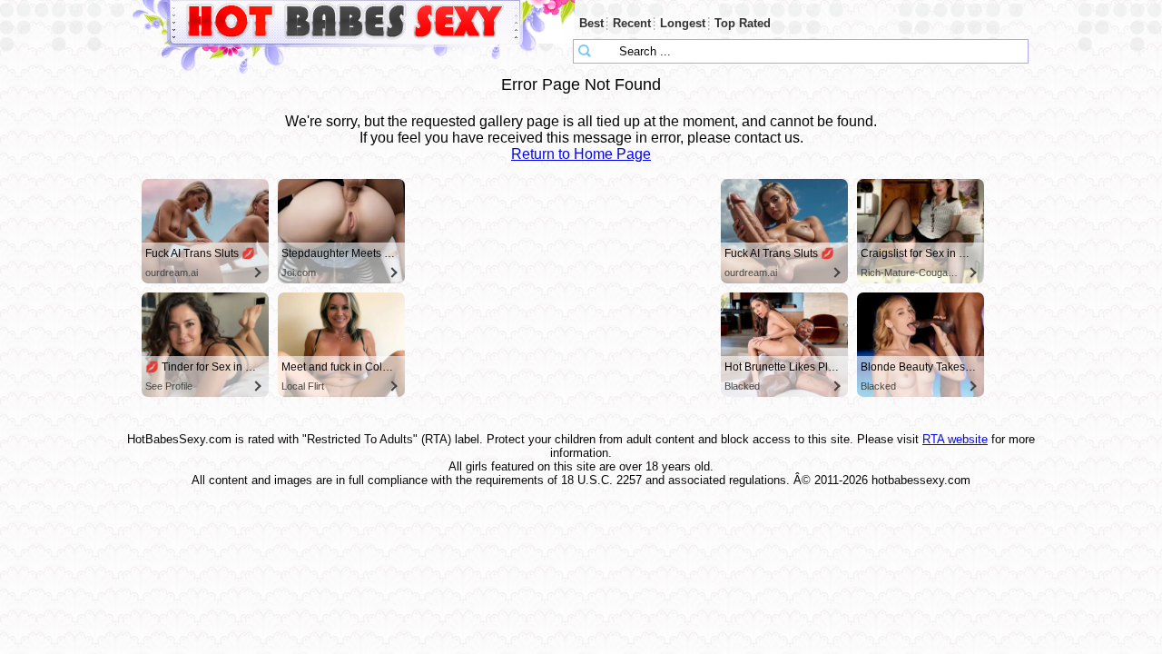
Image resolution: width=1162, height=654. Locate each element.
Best (591, 23)
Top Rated (742, 23)
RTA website (955, 439)
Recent (632, 23)
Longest (682, 23)
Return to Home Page (581, 154)
